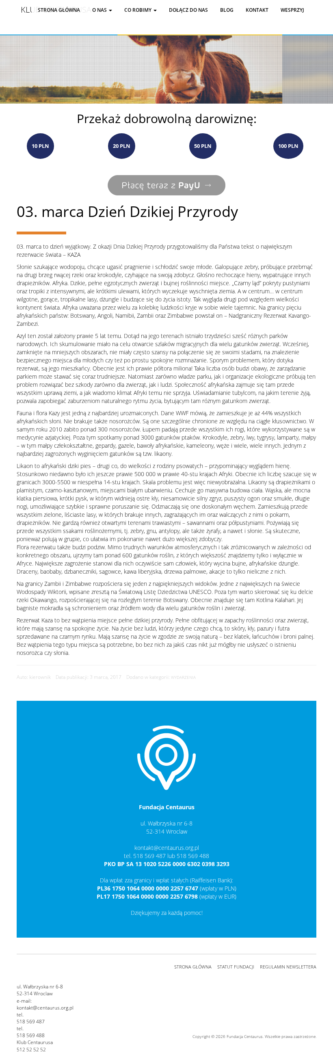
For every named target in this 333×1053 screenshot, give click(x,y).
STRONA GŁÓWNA (193, 967)
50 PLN (203, 146)
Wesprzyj (292, 9)
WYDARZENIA (183, 677)
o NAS (100, 9)
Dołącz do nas (188, 9)
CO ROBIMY (138, 9)
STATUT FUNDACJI (235, 967)
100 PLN (288, 146)
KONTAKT (257, 9)
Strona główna (59, 9)
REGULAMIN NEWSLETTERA (288, 967)
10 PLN (40, 146)
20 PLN (121, 146)
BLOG (227, 9)
